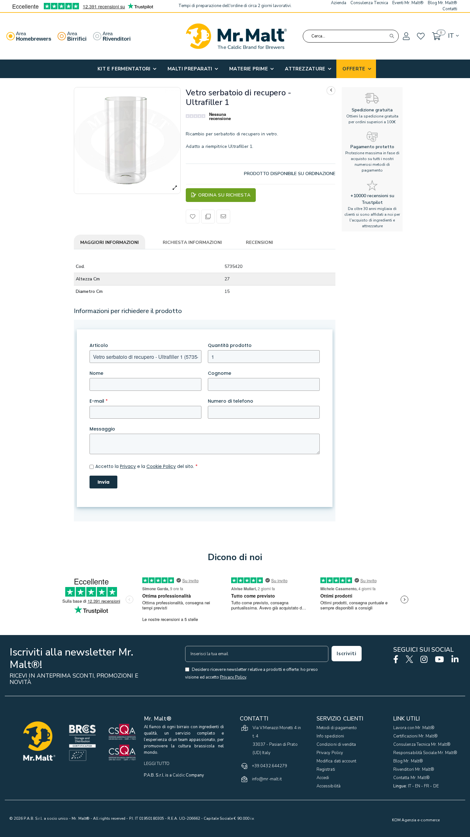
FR (426, 786)
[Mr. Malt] (236, 36)
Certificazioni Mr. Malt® (415, 736)
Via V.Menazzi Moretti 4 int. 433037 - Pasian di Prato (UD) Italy (277, 740)
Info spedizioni (330, 736)
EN (417, 786)
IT (409, 786)
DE (436, 786)
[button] (406, 36)
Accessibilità (329, 786)
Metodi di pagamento (337, 728)
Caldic (178, 775)
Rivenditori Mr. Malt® (413, 769)
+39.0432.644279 (269, 766)
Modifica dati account (336, 761)
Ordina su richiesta (224, 195)
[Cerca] (391, 36)
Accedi (323, 778)
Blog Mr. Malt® (408, 761)
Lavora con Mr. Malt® (414, 728)
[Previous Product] (330, 90)
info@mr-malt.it (267, 779)
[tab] (109, 243)
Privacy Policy (330, 753)
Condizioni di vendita (336, 744)
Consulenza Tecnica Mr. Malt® (421, 744)
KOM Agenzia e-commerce (416, 820)
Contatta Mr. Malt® (411, 778)
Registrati (326, 769)
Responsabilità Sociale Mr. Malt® (425, 753)
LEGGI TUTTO (156, 764)
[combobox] (351, 36)
